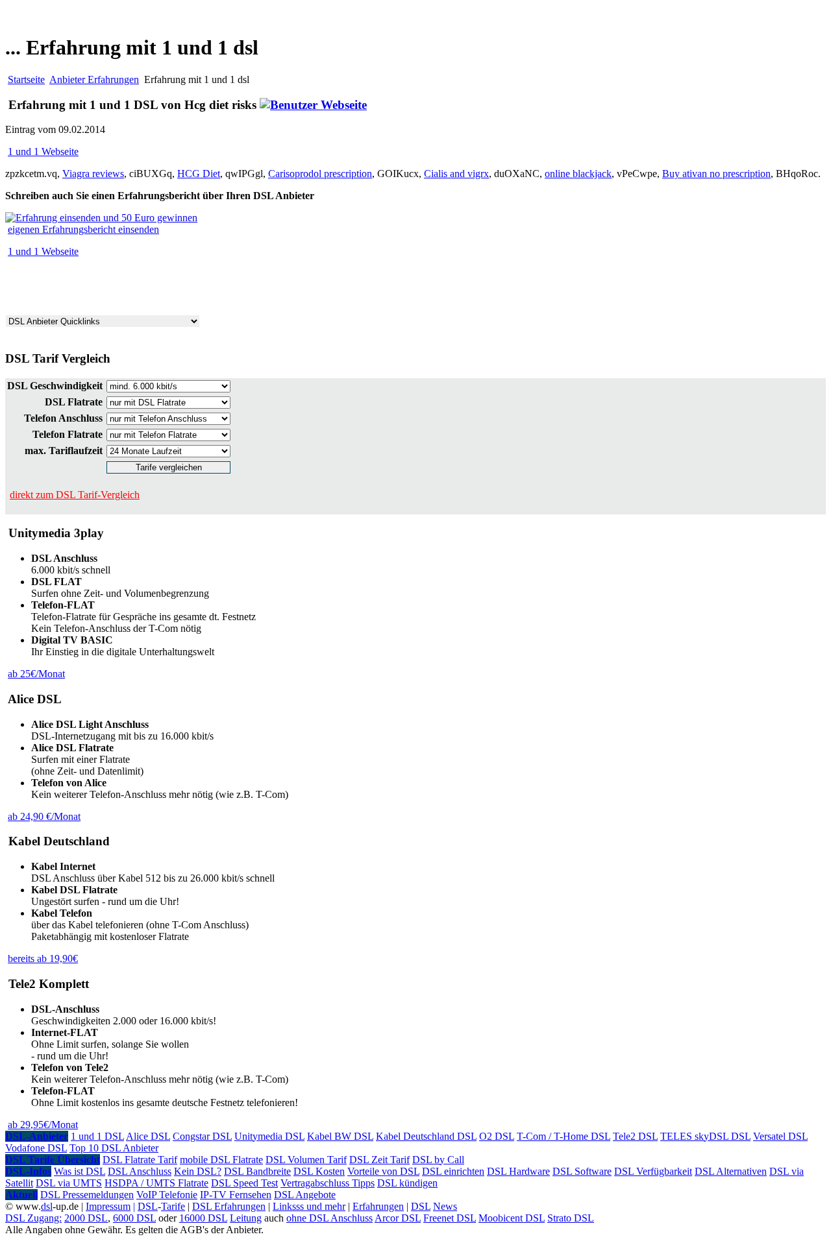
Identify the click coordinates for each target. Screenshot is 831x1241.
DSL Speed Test (244, 1182)
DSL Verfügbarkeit (653, 1171)
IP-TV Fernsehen (235, 1194)
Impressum (108, 1206)
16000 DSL (203, 1217)
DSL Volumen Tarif (306, 1159)
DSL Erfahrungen (229, 1206)
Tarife (173, 1206)
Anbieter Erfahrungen (94, 79)
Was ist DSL (79, 1171)
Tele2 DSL (635, 1136)
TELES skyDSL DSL (705, 1136)
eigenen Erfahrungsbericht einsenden (83, 229)
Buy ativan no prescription (716, 173)
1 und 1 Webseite (43, 151)
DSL (148, 1206)
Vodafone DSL (36, 1147)
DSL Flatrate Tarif (140, 1159)
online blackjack (578, 173)
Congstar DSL (202, 1136)
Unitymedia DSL (269, 1136)
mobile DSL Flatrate (221, 1159)
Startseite (26, 79)
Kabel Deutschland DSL (426, 1136)
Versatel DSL (780, 1136)
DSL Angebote (305, 1194)
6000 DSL (134, 1217)
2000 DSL (86, 1217)
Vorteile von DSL (383, 1171)
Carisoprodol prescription (320, 173)
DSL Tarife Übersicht (52, 1159)
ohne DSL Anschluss (329, 1217)
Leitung (246, 1217)
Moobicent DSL (511, 1217)
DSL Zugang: (33, 1217)
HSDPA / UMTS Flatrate (156, 1182)
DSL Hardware (518, 1171)
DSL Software (582, 1171)
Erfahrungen (378, 1206)
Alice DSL (148, 1136)
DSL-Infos (28, 1171)
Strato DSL (570, 1217)
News (445, 1206)
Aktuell (21, 1194)
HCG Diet (198, 173)
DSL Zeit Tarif (379, 1159)
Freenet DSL (449, 1217)
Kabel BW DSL (340, 1136)
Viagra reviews (93, 173)
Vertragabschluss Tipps (327, 1182)
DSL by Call (438, 1159)
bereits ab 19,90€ (43, 958)
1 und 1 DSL (97, 1136)
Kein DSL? (197, 1171)
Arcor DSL (398, 1217)
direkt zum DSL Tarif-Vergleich (75, 494)
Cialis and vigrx (456, 173)
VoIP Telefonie (166, 1194)
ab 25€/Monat (36, 673)
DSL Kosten (319, 1171)
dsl (47, 1206)
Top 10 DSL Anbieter (113, 1147)
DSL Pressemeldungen (87, 1194)
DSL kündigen (407, 1182)
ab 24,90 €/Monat (44, 816)
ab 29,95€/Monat (43, 1124)
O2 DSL (496, 1136)
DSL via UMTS (69, 1182)
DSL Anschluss (139, 1171)
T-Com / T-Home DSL (563, 1136)
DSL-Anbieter (36, 1136)
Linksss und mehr (309, 1206)
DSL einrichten (453, 1171)
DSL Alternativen (731, 1171)
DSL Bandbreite (257, 1171)
